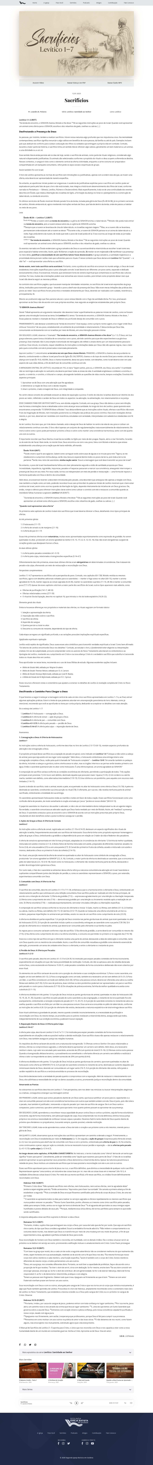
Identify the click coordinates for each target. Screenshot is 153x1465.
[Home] (22, 3)
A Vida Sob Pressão (83, 1380)
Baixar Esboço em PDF (76, 83)
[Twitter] (68, 1443)
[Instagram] (63, 1443)
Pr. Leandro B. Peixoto (37, 112)
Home (34, 3)
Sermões (73, 3)
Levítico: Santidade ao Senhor (79, 112)
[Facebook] (59, 1443)
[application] (76, 1402)
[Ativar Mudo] (131, 1403)
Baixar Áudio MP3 (115, 83)
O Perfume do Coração (55, 1380)
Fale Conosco (129, 3)
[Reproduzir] (76, 1403)
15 (71, 1403)
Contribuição (112, 3)
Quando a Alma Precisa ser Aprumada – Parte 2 (119, 1380)
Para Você (59, 3)
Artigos (98, 3)
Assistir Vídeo (38, 83)
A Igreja (46, 3)
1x (125, 1403)
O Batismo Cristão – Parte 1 (28, 1380)
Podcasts (86, 3)
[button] (76, 1352)
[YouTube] (92, 1443)
